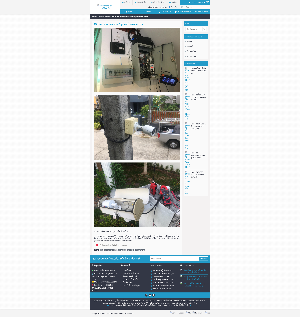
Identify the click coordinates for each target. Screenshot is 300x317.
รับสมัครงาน (127, 282)
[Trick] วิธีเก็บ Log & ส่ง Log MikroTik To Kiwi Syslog (198, 126)
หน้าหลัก (95, 290)
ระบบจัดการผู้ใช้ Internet (162, 270)
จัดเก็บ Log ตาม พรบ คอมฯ (163, 279)
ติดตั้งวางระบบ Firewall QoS (163, 273)
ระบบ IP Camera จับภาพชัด (163, 285)
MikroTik (130, 250)
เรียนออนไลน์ (191, 51)
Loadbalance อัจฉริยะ (161, 276)
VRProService (140, 250)
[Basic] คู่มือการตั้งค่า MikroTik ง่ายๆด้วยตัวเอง (198, 70)
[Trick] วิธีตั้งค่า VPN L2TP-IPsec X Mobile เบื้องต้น (198, 97)
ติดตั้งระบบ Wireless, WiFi (162, 289)
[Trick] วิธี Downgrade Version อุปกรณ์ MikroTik (198, 155)
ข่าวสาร (189, 41)
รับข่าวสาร (203, 259)
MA (101, 250)
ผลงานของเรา (192, 56)
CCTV (117, 250)
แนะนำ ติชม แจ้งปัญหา (131, 285)
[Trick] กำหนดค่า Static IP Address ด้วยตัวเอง (197, 174)
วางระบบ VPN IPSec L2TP (163, 282)
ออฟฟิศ (123, 250)
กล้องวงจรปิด (109, 250)
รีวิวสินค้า (190, 46)
